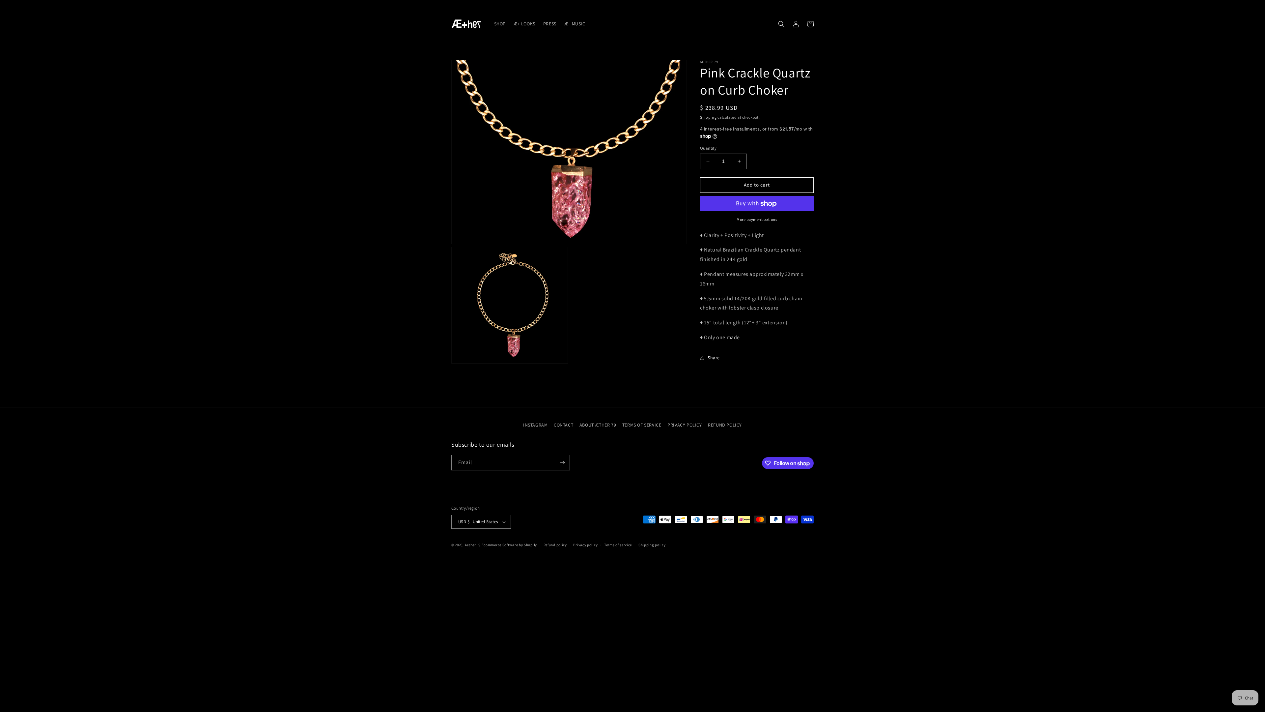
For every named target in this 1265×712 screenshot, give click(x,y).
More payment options (757, 219)
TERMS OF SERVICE (641, 425)
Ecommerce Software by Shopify (509, 545)
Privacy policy (585, 545)
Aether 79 (473, 545)
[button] (781, 24)
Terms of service (618, 545)
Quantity (708, 148)
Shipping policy (652, 545)
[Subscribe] (562, 462)
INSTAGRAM (535, 425)
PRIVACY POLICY (684, 425)
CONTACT (563, 425)
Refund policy (555, 545)
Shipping (708, 117)
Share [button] (714, 358)
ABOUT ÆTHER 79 (597, 425)
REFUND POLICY (725, 425)
